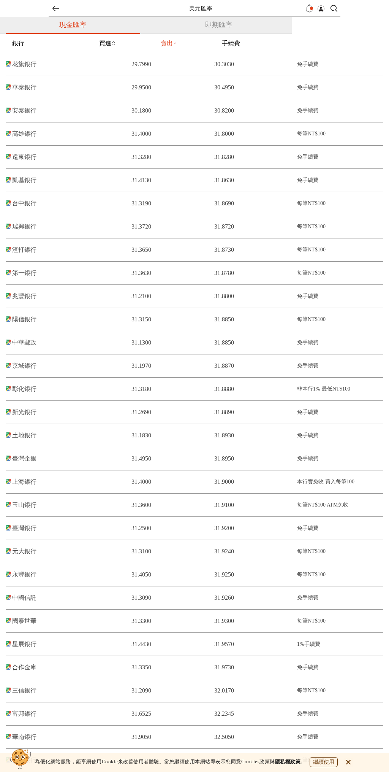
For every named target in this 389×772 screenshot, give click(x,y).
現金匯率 (73, 25)
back (55, 8)
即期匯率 (218, 25)
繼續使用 (323, 762)
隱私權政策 (288, 761)
